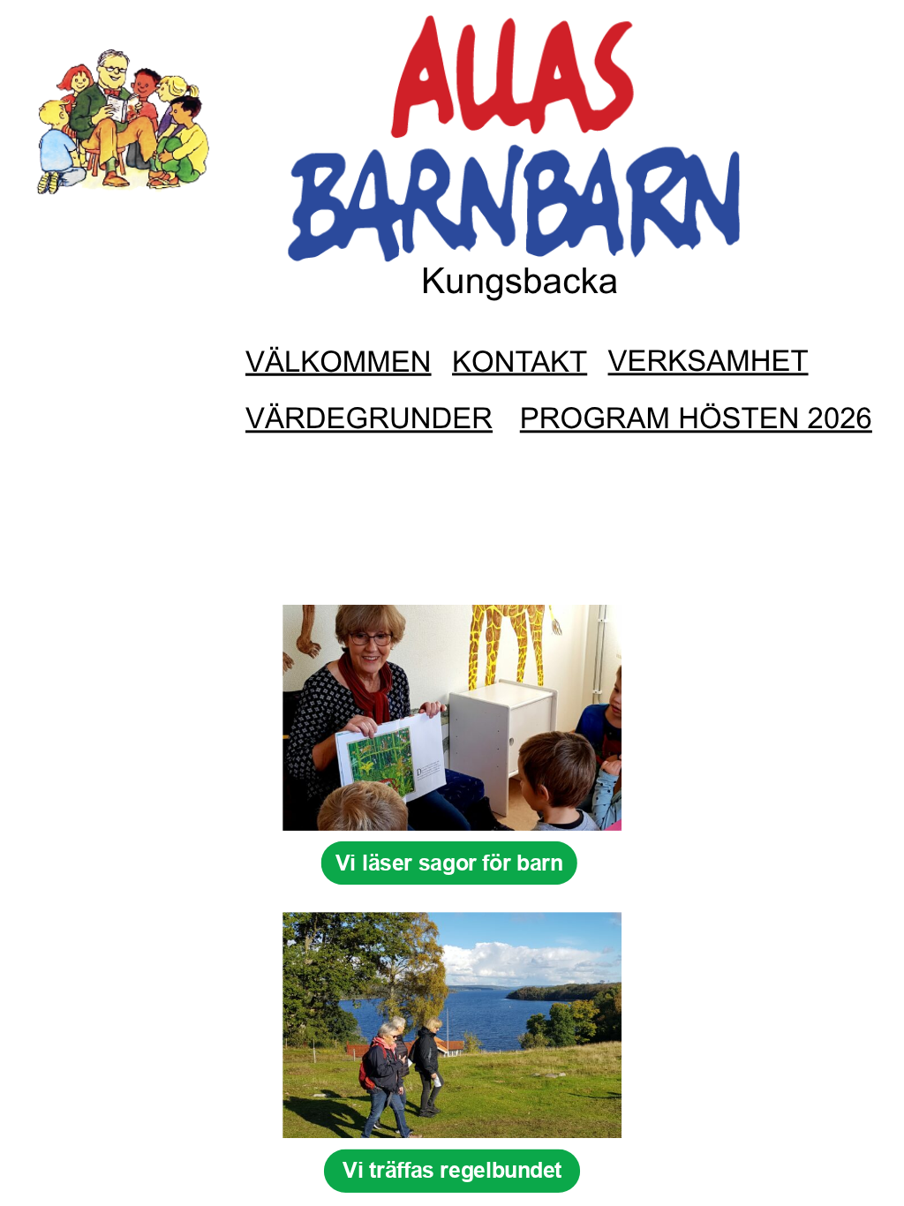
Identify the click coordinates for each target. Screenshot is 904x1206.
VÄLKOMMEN (338, 362)
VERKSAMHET (708, 361)
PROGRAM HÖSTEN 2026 (696, 419)
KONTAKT (519, 362)
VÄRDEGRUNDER (369, 419)
